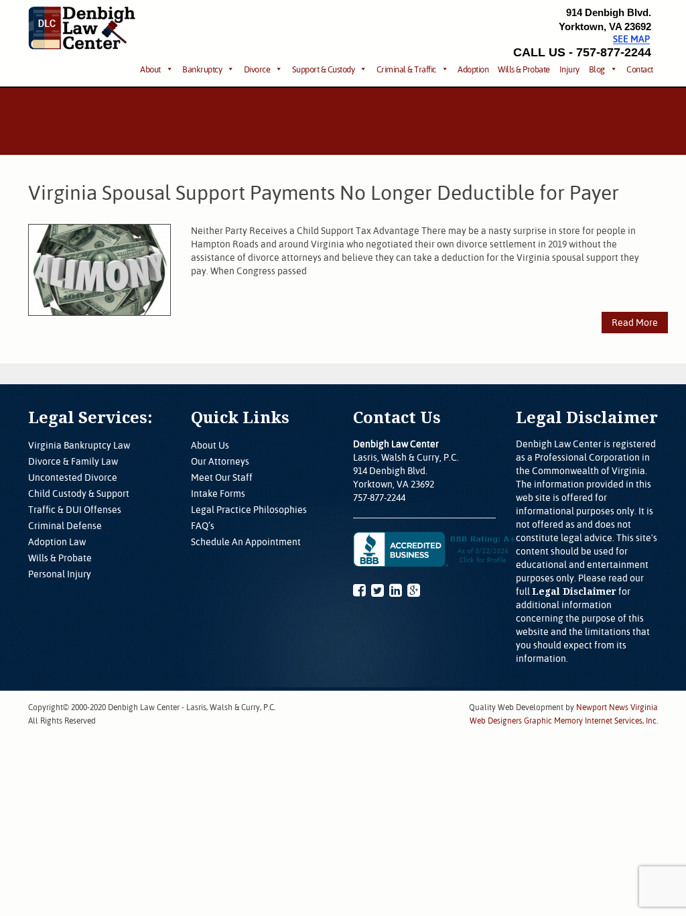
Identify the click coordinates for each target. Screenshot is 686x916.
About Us (210, 445)
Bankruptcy (202, 69)
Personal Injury (59, 574)
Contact (639, 69)
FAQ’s (202, 526)
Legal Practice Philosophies (249, 510)
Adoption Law (57, 542)
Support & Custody (323, 69)
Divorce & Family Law (73, 461)
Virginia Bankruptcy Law (79, 445)
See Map (631, 39)
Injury (569, 69)
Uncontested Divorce (72, 477)
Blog (597, 69)
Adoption (473, 69)
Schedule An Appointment (246, 542)
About (150, 69)
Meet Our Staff (222, 477)
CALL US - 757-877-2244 (582, 52)
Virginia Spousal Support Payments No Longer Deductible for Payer (323, 192)
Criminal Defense (65, 526)
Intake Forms (218, 494)
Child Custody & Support (78, 494)
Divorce (257, 69)
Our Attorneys (220, 461)
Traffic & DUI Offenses (74, 510)
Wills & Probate (524, 69)
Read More (635, 323)
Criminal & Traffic (406, 69)
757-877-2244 (379, 498)
